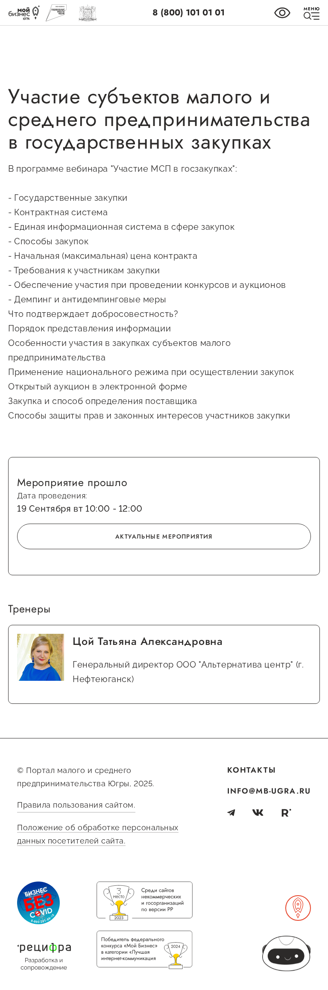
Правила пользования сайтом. (76, 804)
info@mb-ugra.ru (269, 791)
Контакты (251, 770)
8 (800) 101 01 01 (188, 12)
